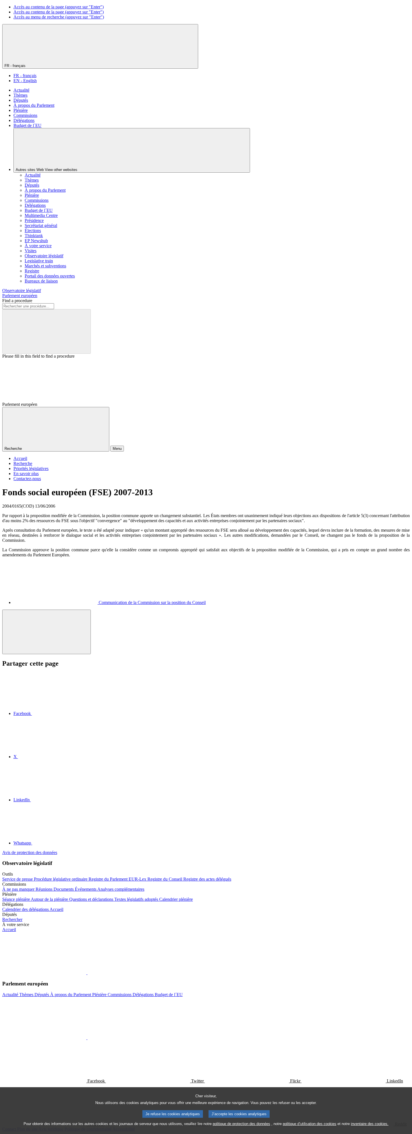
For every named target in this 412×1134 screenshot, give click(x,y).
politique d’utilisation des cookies (309, 1124)
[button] (87, 972)
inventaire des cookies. (369, 1124)
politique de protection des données (241, 1124)
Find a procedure (17, 300)
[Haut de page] (46, 632)
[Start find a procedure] (46, 331)
